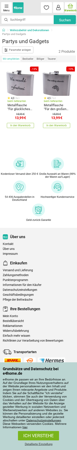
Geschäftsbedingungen (18, 294)
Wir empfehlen (11, 58)
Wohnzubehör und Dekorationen (29, 30)
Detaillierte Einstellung (38, 444)
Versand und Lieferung (18, 270)
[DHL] (12, 360)
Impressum (10, 253)
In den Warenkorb (20, 125)
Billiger (40, 58)
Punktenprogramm (15, 280)
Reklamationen (13, 326)
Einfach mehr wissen (16, 335)
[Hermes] (51, 360)
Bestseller (27, 58)
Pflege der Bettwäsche (18, 299)
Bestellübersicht (13, 321)
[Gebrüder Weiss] (30, 360)
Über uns (9, 248)
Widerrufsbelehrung (16, 330)
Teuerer (51, 58)
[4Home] (5, 30)
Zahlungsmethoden (16, 275)
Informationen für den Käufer (22, 285)
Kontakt (8, 244)
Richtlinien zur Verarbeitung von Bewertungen (33, 340)
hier (24, 427)
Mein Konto (10, 316)
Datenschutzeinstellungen (43, 420)
